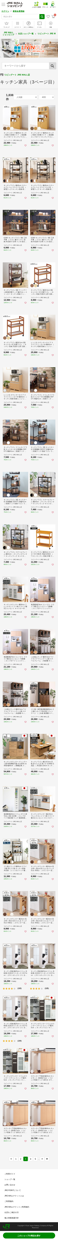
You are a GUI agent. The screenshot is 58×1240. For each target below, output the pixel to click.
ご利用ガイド (9, 1174)
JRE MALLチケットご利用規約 (16, 1207)
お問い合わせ (9, 1185)
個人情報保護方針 (11, 1218)
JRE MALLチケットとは (14, 1196)
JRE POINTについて (12, 1190)
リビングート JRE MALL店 (17, 75)
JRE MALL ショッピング (8, 33)
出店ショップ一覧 (26, 33)
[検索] (52, 65)
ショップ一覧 (9, 1179)
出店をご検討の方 (11, 1212)
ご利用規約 (8, 1201)
